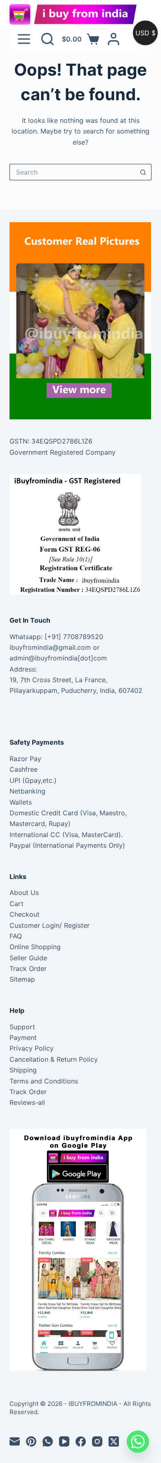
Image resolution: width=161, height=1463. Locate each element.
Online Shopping (35, 947)
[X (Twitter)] (114, 1441)
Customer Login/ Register (49, 925)
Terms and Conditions (43, 1081)
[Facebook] (81, 1441)
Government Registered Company (62, 452)
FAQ (15, 936)
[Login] (113, 39)
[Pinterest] (31, 1441)
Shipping (23, 1070)
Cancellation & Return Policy (53, 1059)
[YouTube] (64, 1441)
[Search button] (143, 172)
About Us (24, 892)
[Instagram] (97, 1441)
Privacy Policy (31, 1048)
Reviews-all (27, 1102)
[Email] (14, 1441)
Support (22, 1027)
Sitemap (22, 979)
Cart (16, 903)
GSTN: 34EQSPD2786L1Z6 (50, 441)
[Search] (47, 39)
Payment (23, 1037)
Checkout (24, 914)
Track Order (28, 968)
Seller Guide (28, 958)
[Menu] (24, 39)
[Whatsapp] (138, 1442)
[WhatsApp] (48, 1441)
